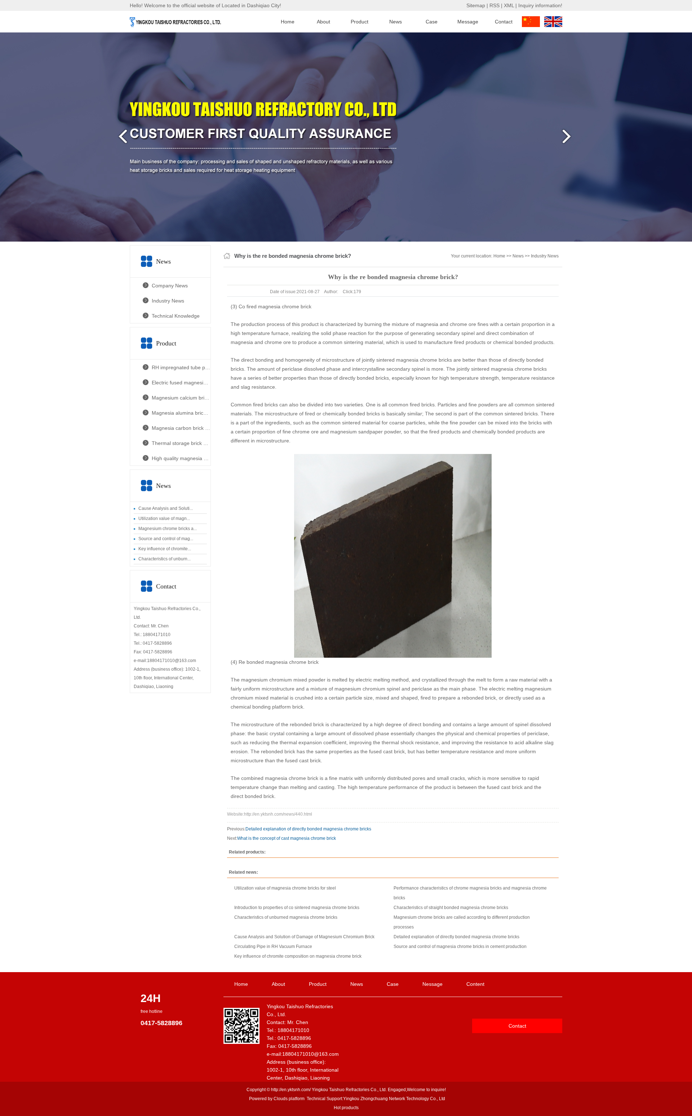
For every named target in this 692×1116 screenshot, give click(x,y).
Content (475, 984)
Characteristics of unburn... (164, 558)
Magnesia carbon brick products (181, 428)
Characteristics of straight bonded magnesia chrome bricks (451, 907)
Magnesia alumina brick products (181, 413)
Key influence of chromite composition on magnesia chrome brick (297, 956)
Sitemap (475, 5)
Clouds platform (289, 1098)
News (395, 22)
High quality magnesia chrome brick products (181, 458)
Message (467, 22)
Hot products (346, 1107)
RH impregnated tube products (181, 367)
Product (359, 22)
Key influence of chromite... (164, 548)
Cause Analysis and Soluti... (165, 508)
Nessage (432, 984)
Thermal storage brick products (181, 443)
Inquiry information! (540, 5)
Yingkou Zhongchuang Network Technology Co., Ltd (394, 1098)
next (571, 139)
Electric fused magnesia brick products (181, 382)
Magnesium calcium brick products (181, 398)
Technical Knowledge (176, 316)
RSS (494, 5)
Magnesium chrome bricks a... (167, 528)
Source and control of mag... (165, 538)
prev (121, 139)
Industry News (168, 301)
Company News (170, 285)
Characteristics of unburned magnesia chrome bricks (285, 917)
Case (432, 22)
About (323, 22)
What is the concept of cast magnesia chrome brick (286, 838)
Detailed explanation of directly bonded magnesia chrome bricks (308, 829)
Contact (504, 22)
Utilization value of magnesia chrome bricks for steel (285, 888)
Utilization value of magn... (164, 518)
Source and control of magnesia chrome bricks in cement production (460, 946)
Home (287, 22)
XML (509, 5)
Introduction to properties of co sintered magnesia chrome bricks (296, 907)
